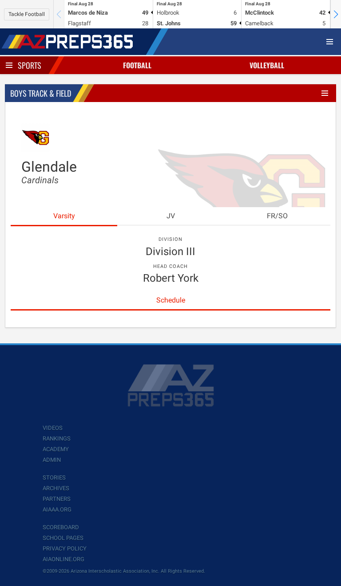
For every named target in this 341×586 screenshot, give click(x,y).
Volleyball (267, 65)
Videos (53, 428)
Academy (56, 449)
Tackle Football (26, 14)
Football (137, 65)
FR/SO (277, 216)
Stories (54, 477)
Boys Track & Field (40, 93)
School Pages (63, 538)
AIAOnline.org (63, 559)
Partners (57, 499)
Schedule (170, 300)
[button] (335, 14)
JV (171, 216)
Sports (29, 65)
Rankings (57, 438)
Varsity (64, 216)
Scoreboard (61, 527)
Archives (56, 488)
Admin (52, 459)
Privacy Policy (65, 548)
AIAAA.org (57, 509)
